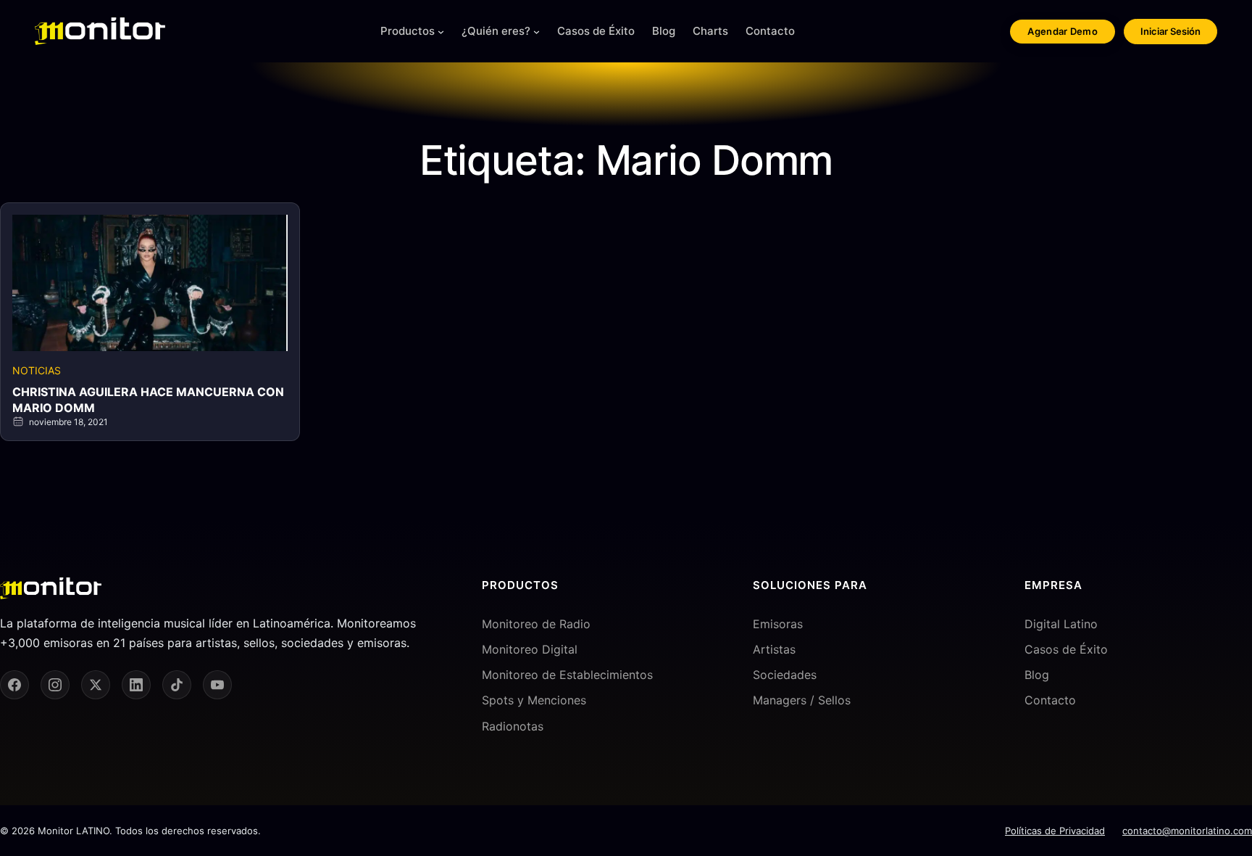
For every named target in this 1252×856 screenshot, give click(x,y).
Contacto (1050, 700)
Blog (1036, 674)
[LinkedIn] (136, 684)
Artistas (774, 649)
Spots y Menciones (534, 700)
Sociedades (785, 674)
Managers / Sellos (802, 700)
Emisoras (778, 624)
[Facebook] (14, 684)
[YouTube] (217, 684)
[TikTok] (176, 684)
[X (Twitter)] (95, 684)
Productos (407, 31)
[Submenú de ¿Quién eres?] (536, 31)
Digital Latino (1061, 624)
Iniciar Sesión (1170, 31)
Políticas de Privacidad (1055, 830)
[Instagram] (55, 684)
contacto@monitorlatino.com (1187, 830)
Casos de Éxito (1066, 649)
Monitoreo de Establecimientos (567, 674)
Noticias (36, 370)
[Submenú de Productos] (441, 31)
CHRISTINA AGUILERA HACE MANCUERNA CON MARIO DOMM (148, 399)
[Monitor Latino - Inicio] (100, 31)
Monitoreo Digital (529, 649)
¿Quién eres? (496, 31)
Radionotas (512, 726)
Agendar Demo (1062, 31)
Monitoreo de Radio (536, 624)
